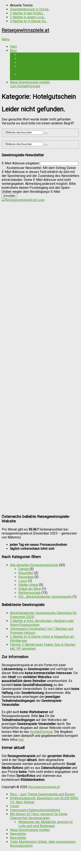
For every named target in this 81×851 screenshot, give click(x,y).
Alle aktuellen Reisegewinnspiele (34, 565)
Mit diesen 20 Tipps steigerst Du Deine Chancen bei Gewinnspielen (39, 816)
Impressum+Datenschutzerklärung (35, 810)
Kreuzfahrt (25, 573)
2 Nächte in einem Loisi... (28, 17)
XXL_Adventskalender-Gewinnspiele (45, 597)
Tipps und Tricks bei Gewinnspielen (44, 54)
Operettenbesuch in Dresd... (30, 9)
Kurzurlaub (26, 577)
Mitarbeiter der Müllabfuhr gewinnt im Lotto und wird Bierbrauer (45, 824)
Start (13, 47)
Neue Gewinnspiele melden (30, 84)
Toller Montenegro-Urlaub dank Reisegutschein (40, 76)
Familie (23, 569)
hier (21, 740)
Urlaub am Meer (29, 589)
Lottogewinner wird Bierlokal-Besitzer (46, 58)
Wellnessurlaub (29, 593)
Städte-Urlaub (28, 585)
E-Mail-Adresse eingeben (20, 163)
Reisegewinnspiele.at (25, 30)
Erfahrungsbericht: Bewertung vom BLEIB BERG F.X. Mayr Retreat (48, 68)
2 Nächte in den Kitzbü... (27, 13)
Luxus (22, 581)
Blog (13, 51)
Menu (6, 39)
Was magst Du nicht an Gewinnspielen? (46, 62)
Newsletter (18, 834)
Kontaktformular (41, 732)
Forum (14, 806)
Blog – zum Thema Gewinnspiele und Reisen (42, 794)
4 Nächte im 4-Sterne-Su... (29, 21)
